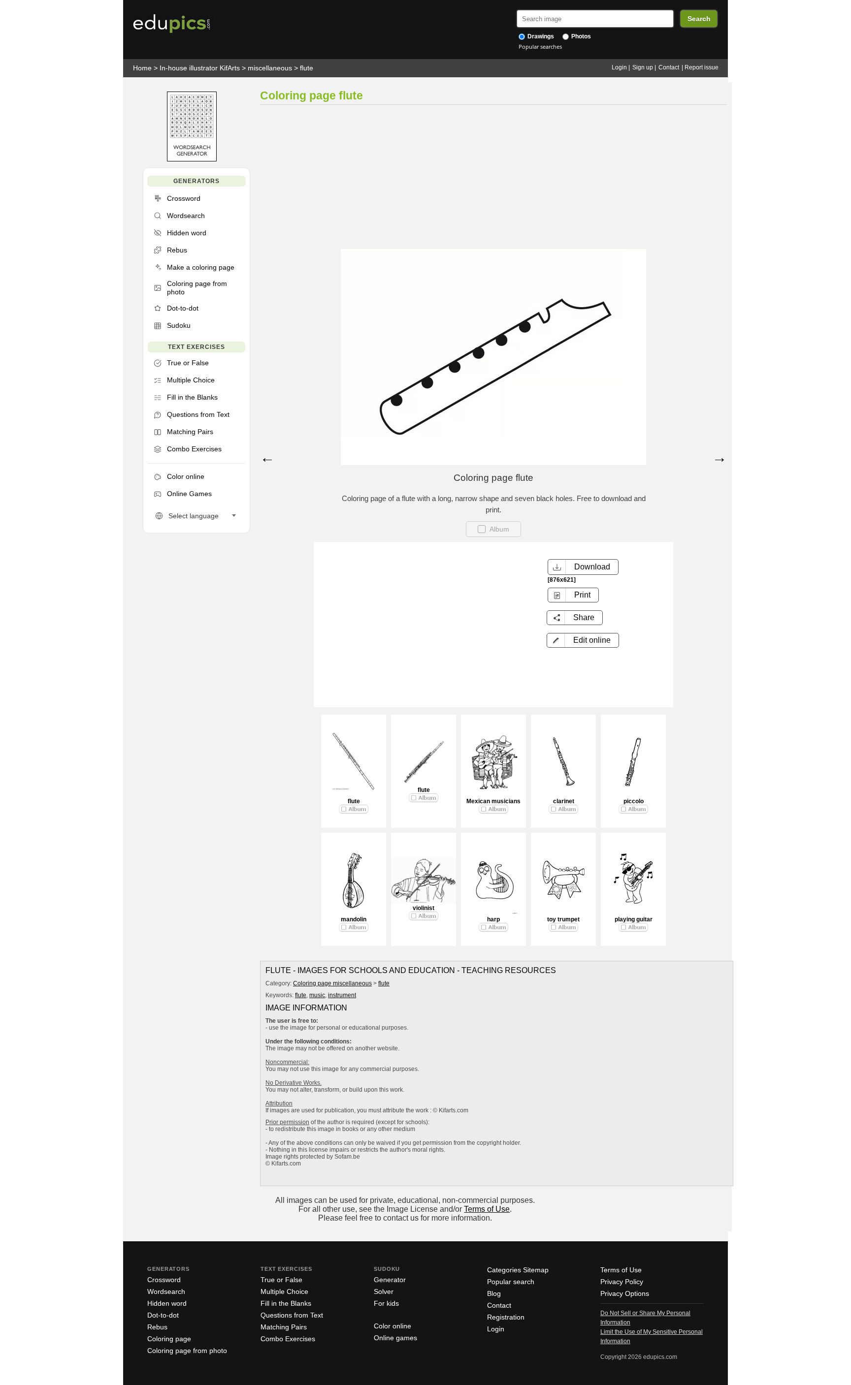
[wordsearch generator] (191, 159)
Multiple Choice (284, 1291)
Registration (505, 1317)
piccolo (633, 801)
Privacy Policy (621, 1282)
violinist (423, 908)
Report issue (702, 67)
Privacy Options (624, 1293)
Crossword (164, 1280)
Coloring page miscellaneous (332, 983)
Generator (390, 1280)
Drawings (540, 36)
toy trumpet (563, 919)
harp (493, 919)
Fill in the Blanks (286, 1303)
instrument (342, 995)
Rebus (157, 1327)
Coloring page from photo (187, 1350)
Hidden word (167, 1303)
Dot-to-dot (163, 1315)
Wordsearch (166, 1291)
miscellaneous (270, 68)
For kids (386, 1303)
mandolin (353, 919)
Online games (395, 1338)
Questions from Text (292, 1315)
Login (619, 67)
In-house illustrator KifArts (200, 68)
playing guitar (634, 919)
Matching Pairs (284, 1327)
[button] (583, 640)
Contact (668, 67)
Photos (580, 36)
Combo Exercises (288, 1339)
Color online (392, 1326)
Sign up (642, 67)
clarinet (563, 801)
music (317, 995)
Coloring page (169, 1339)
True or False (281, 1280)
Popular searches (540, 46)
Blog (494, 1293)
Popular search (510, 1282)
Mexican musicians (493, 801)
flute (306, 68)
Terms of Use (487, 1209)
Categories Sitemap (518, 1270)
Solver (383, 1291)
